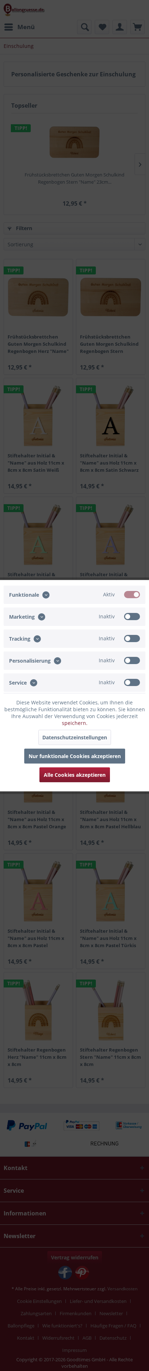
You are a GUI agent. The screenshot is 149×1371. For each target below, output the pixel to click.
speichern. (75, 722)
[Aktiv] (132, 594)
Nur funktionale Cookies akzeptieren (75, 755)
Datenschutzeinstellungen (74, 737)
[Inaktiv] (132, 616)
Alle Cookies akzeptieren (75, 774)
